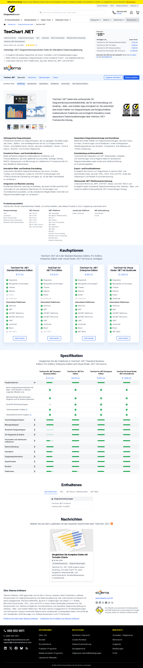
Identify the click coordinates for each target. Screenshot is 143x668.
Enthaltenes (55, 84)
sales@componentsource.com (16, 640)
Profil (115, 653)
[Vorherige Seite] (5, 126)
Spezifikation (43, 84)
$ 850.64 (135, 48)
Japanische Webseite (48, 657)
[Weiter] (41, 106)
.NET (37, 38)
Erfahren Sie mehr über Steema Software (21, 619)
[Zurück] (9, 106)
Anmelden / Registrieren (123, 635)
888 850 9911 (15, 631)
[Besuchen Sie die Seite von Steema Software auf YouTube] (106, 602)
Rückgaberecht (78, 649)
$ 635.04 (135, 45)
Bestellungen (118, 649)
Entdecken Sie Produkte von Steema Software (59, 619)
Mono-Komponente (57, 38)
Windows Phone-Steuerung (76, 38)
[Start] (5, 24)
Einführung (21, 84)
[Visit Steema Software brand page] (12, 67)
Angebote (117, 644)
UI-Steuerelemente (12, 20)
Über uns (43, 635)
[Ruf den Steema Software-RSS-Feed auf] (112, 602)
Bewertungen (44, 77)
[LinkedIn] (5, 648)
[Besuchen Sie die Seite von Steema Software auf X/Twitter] (103, 602)
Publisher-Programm (48, 649)
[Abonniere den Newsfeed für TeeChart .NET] (112, 524)
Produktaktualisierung (60, 563)
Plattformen (118, 20)
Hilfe (112, 6)
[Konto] (131, 12)
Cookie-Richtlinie (79, 640)
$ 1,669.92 (134, 51)
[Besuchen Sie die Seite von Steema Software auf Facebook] (96, 602)
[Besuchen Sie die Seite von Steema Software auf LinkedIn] (100, 602)
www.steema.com (102, 598)
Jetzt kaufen (20, 338)
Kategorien (94, 20)
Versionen (32, 77)
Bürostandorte (45, 644)
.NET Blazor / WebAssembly (77, 492)
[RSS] (27, 648)
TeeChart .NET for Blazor (61, 503)
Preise (55, 77)
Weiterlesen (131, 2)
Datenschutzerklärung (81, 644)
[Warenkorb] (137, 12)
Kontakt (42, 640)
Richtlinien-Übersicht (81, 635)
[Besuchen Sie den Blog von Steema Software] (109, 602)
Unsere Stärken (102, 6)
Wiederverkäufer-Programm (51, 653)
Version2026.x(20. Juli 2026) (14, 45)
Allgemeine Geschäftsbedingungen (86, 653)
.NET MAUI (94, 492)
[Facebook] (16, 648)
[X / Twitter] (11, 648)
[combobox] (71, 12)
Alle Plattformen (51, 492)
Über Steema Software (80, 84)
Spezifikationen (107, 57)
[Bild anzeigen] (10, 127)
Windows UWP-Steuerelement (14, 41)
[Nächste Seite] (45, 126)
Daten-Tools (46, 20)
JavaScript (45, 38)
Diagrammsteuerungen (25, 24)
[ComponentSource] (12, 10)
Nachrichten (132, 20)
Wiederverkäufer (122, 6)
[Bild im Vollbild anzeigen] (25, 106)
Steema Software (10, 38)
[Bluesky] (21, 648)
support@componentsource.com (17, 642)
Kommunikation (30, 20)
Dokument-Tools (62, 20)
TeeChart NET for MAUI (61, 506)
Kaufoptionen (31, 84)
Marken (106, 20)
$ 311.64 (135, 42)
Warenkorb (117, 640)
